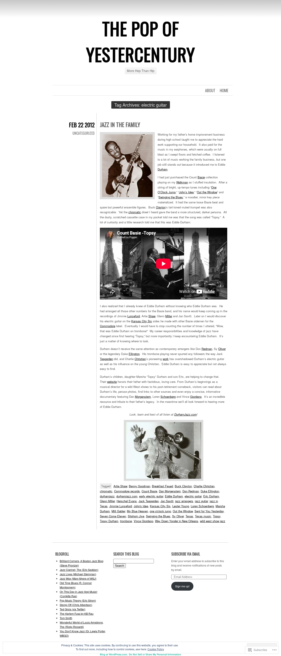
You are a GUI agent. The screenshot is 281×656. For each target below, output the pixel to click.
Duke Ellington (210, 491)
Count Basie (149, 491)
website (112, 382)
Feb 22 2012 (82, 125)
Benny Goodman (139, 486)
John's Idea (141, 506)
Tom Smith (66, 618)
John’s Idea (186, 192)
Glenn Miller (107, 501)
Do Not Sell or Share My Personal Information (155, 654)
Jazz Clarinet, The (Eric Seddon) (79, 570)
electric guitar (193, 496)
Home (224, 90)
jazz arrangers (184, 501)
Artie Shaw (120, 486)
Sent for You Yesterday (209, 511)
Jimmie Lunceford (120, 506)
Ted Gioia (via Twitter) (72, 609)
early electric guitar (151, 496)
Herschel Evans (127, 501)
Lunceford (133, 316)
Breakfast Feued (162, 486)
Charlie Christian (204, 486)
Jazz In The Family (120, 124)
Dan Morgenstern (170, 491)
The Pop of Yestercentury (140, 41)
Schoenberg (168, 396)
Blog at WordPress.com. (114, 654)
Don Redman (190, 491)
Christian (140, 359)
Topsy (216, 516)
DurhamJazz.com (185, 414)
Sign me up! (182, 586)
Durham (163, 169)
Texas (189, 516)
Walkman (182, 182)
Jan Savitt (166, 501)
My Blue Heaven (137, 511)
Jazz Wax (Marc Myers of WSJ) (78, 578)
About (210, 90)
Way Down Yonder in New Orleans (176, 521)
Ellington (134, 354)
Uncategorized (83, 133)
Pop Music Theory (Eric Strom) (78, 600)
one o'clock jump (160, 511)
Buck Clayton (183, 486)
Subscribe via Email (185, 554)
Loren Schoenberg (202, 506)
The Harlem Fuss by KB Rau (77, 613)
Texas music (203, 516)
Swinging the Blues (171, 197)
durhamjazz (107, 496)
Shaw (151, 316)
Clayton (161, 207)
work (166, 359)
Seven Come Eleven (113, 516)
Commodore (107, 326)
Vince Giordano (143, 521)
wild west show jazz (212, 521)
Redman (207, 349)
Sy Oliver (178, 516)
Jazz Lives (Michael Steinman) (78, 574)
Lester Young (180, 506)
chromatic (134, 212)
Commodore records (127, 491)
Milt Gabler (118, 511)
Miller (168, 316)
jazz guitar (201, 501)
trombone (126, 521)
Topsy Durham (109, 521)
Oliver (222, 349)
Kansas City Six (141, 321)
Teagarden (106, 359)
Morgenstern (143, 396)
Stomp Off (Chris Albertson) (76, 605)
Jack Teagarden (149, 501)
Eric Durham (211, 496)
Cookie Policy (156, 649)
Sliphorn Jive (136, 516)
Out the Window (207, 192)
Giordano (196, 396)
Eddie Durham (174, 496)
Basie (201, 177)
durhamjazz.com (126, 496)
